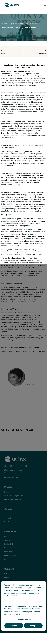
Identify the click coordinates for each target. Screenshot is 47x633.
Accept (33, 626)
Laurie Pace (5, 24)
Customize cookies (23, 620)
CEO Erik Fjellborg (29, 229)
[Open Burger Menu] (45, 5)
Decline (14, 626)
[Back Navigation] (23, 50)
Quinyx (3, 219)
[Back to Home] (12, 4)
